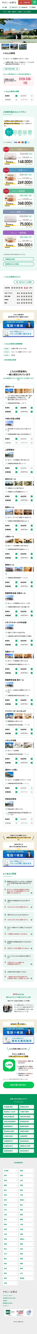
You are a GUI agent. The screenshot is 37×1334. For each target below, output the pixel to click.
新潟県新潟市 (24, 1121)
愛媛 (21, 1259)
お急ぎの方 (27, 2)
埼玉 (5, 1195)
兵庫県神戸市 (8, 1141)
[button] (35, 30)
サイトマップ (6, 1305)
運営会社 (5, 1300)
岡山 (5, 1249)
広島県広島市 (8, 1146)
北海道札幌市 (8, 1107)
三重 (21, 1224)
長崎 (21, 1268)
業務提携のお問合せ (7, 1303)
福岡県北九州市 (25, 1146)
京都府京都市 (24, 1131)
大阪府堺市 (23, 1136)
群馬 (21, 1190)
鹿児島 (22, 1278)
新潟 (5, 1205)
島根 (21, 1244)
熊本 (5, 1273)
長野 (21, 1215)
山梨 (5, 1215)
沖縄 (5, 1283)
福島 (5, 1185)
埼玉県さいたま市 (9, 1112)
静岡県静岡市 (8, 1126)
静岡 (21, 1219)
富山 (21, 1205)
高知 (5, 1263)
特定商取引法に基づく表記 (9, 1298)
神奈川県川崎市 (25, 1117)
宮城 (21, 1175)
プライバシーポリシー (8, 1295)
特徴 (6, 7)
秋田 (5, 1180)
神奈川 (22, 1200)
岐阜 (5, 1219)
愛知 (5, 1224)
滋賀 (5, 1229)
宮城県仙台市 (24, 1107)
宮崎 (5, 1278)
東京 (5, 1200)
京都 (21, 1229)
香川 (5, 1259)
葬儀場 (33, 7)
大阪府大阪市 (8, 1136)
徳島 (21, 1254)
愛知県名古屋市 (9, 1131)
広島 (21, 1249)
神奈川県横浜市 (9, 1117)
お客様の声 (24, 7)
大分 (21, 1273)
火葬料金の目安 (10, 259)
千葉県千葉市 (24, 1112)
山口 (5, 1254)
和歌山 (22, 1239)
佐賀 (5, 1268)
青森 (21, 1171)
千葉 (21, 1195)
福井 (21, 1210)
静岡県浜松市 (24, 1126)
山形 (21, 1180)
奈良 (5, 1239)
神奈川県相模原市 (10, 1121)
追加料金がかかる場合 (12, 264)
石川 (5, 1210)
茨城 (21, 1185)
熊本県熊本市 (24, 1151)
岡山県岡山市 (24, 1141)
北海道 (6, 1171)
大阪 (5, 1234)
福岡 (21, 1263)
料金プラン (15, 7)
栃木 (5, 1190)
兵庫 (21, 1234)
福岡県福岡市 (8, 1151)
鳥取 (5, 1244)
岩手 (5, 1175)
